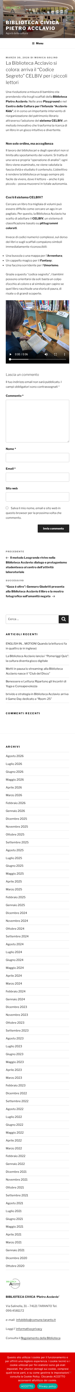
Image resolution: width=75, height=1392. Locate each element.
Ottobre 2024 (15, 928)
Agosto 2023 (15, 1038)
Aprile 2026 (14, 787)
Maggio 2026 (15, 779)
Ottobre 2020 (15, 1266)
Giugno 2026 (14, 772)
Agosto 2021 (14, 1203)
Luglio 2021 (14, 1211)
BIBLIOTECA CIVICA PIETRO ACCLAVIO (32, 25)
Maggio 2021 (14, 1226)
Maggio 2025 (15, 873)
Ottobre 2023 (15, 1022)
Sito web (12, 488)
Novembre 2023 (17, 1015)
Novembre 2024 (17, 921)
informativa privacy (29, 1329)
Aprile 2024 (14, 975)
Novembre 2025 (17, 826)
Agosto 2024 (15, 944)
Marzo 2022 (14, 1148)
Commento (14, 395)
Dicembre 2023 (16, 1007)
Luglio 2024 (14, 952)
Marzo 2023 (14, 1077)
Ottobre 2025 (15, 834)
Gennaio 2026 (15, 811)
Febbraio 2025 (16, 897)
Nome (11, 449)
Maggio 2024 (15, 968)
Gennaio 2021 (15, 1250)
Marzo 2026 (14, 795)
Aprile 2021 (13, 1234)
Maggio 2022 (15, 1132)
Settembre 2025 (17, 842)
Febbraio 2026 (16, 803)
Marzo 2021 (14, 1242)
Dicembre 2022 (16, 1093)
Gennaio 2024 (15, 999)
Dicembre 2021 (16, 1171)
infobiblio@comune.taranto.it (36, 1320)
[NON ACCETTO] (70, 1372)
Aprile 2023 (14, 1070)
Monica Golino (46, 57)
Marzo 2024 (14, 983)
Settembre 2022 (17, 1101)
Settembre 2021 (17, 1195)
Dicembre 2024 (16, 913)
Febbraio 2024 (16, 991)
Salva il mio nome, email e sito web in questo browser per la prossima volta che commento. (34, 513)
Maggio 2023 (15, 1062)
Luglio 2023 (14, 1046)
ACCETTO (27, 1386)
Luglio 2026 (14, 764)
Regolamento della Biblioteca (40, 1338)
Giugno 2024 (14, 960)
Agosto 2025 (15, 850)
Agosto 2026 (15, 756)
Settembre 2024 (17, 936)
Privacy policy (47, 1386)
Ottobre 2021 (15, 1187)
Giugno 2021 (14, 1219)
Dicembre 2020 (16, 1258)
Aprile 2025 (14, 881)
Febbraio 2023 (16, 1085)
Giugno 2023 (14, 1054)
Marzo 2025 (14, 889)
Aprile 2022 (14, 1140)
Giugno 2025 (14, 866)
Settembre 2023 (17, 1030)
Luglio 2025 (14, 858)
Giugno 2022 (14, 1124)
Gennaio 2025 (15, 905)
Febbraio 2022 (15, 1156)
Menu (39, 43)
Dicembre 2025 (16, 819)
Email (11, 468)
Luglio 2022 (14, 1117)
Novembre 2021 (17, 1179)
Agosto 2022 (14, 1109)
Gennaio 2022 (15, 1164)
